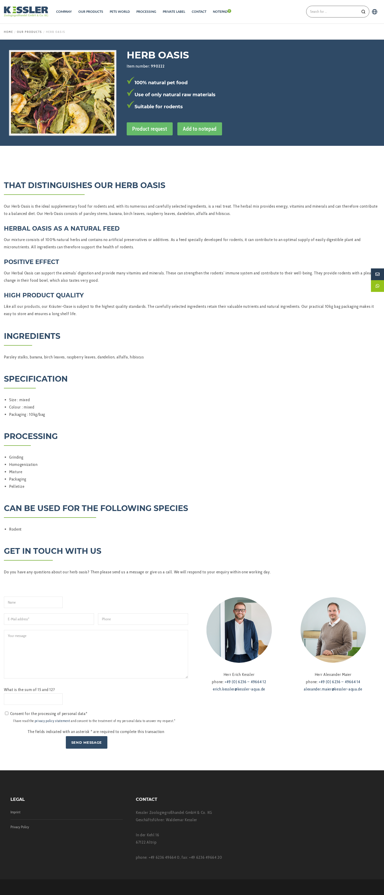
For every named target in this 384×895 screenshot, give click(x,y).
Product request (149, 128)
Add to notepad (200, 128)
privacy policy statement (52, 721)
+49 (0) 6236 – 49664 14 (339, 681)
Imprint (15, 812)
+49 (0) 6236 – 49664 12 (245, 681)
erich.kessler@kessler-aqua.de (239, 689)
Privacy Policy (19, 827)
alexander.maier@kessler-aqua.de (333, 689)
